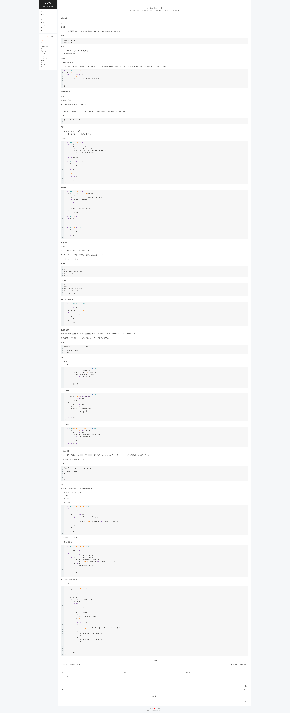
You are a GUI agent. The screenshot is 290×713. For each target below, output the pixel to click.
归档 (43, 14)
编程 (43, 25)
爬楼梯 (63, 246)
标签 (43, 19)
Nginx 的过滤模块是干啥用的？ (239, 664)
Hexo (149, 710)
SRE (43, 22)
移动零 (63, 27)
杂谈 (43, 30)
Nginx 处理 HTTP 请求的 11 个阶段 (71, 664)
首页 (43, 11)
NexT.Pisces (155, 710)
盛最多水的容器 (66, 100)
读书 (43, 27)
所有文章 (44, 17)
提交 (245, 690)
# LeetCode (154, 660)
